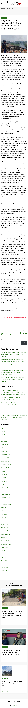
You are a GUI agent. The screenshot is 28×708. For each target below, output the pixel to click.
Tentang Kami (11, 701)
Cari (2, 340)
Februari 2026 (5, 448)
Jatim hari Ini (14, 317)
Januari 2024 (5, 531)
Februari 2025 (5, 487)
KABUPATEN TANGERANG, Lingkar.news (13, 55)
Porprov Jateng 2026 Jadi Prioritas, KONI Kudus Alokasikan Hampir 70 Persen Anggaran (13, 379)
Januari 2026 (5, 451)
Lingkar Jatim (22, 317)
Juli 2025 (3, 471)
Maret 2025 (4, 484)
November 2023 (5, 537)
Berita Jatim (7, 317)
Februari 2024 (5, 527)
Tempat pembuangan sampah (10, 57)
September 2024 (6, 504)
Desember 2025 (5, 454)
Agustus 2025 (5, 468)
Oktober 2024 (5, 501)
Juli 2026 (3, 431)
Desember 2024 (5, 494)
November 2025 (5, 458)
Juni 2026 (4, 434)
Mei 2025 (3, 478)
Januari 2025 (5, 491)
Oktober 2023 (5, 541)
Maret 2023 (4, 564)
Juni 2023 (4, 554)
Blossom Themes (18, 704)
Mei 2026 (3, 438)
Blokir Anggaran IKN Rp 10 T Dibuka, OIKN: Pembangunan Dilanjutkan (12, 684)
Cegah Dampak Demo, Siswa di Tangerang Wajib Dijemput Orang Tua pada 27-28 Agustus (13, 354)
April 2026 (4, 441)
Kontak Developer (21, 701)
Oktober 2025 (5, 461)
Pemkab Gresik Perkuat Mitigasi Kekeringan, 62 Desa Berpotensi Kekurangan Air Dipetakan (14, 417)
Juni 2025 (4, 474)
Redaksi (4, 32)
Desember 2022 (5, 574)
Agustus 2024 (5, 507)
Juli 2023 (3, 551)
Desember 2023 (5, 534)
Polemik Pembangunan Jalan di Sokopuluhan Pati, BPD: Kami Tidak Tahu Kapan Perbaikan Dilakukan (12, 614)
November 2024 (5, 497)
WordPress (14, 705)
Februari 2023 (5, 567)
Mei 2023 (3, 557)
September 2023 (6, 544)
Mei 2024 (3, 517)
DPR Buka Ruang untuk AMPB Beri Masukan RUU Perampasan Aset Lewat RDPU (12, 410)
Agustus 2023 (5, 547)
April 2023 (4, 560)
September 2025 (6, 464)
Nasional (4, 17)
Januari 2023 (5, 570)
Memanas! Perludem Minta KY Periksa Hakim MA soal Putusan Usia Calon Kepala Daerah (12, 652)
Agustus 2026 (5, 428)
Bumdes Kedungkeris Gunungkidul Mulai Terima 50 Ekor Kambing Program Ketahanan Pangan (13, 372)
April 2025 (4, 481)
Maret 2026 (4, 444)
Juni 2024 (4, 514)
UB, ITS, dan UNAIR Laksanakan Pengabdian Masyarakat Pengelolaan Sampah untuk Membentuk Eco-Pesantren (13, 392)
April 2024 (4, 521)
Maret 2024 (4, 524)
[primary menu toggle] (1, 3)
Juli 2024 (3, 511)
